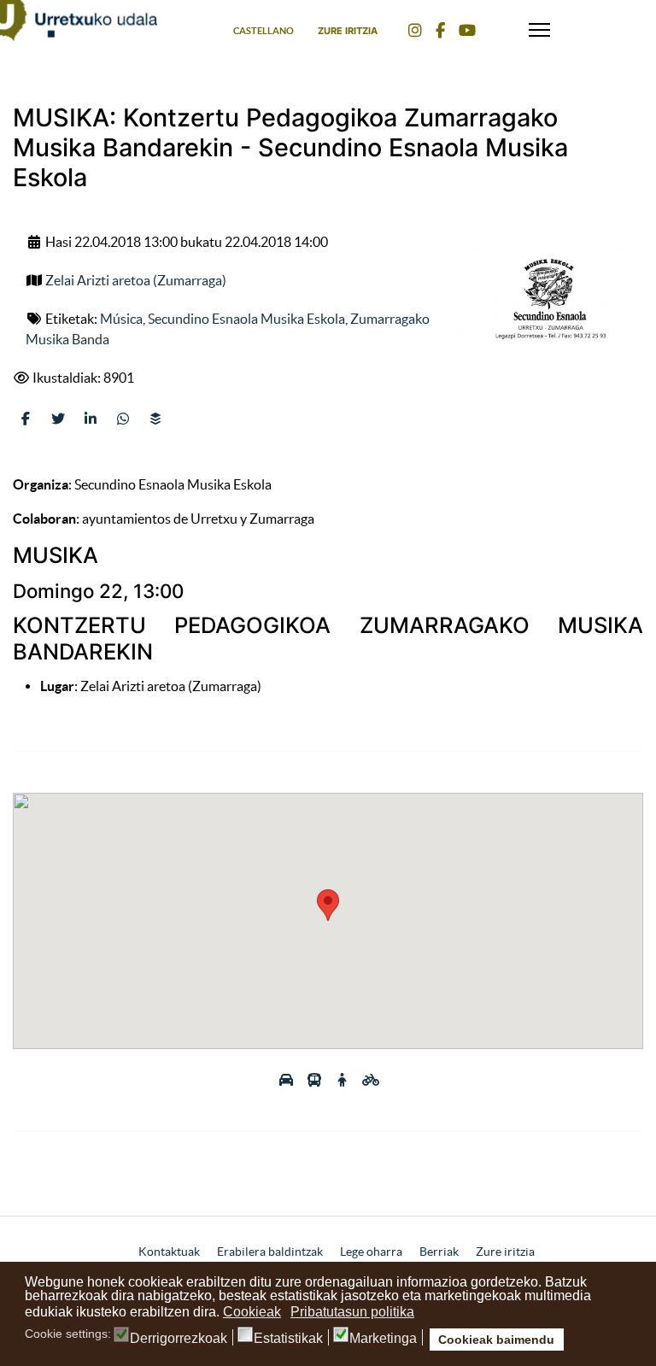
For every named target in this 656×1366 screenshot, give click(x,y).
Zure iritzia (348, 31)
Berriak (439, 1251)
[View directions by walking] (344, 1080)
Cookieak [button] (252, 1311)
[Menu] (539, 25)
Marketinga (383, 1338)
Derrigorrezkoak (178, 1338)
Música (121, 318)
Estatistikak (288, 1338)
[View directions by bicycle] (371, 1080)
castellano (263, 31)
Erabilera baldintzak (270, 1251)
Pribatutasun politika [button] (352, 1311)
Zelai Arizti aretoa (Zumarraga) (135, 280)
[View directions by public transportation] (316, 1080)
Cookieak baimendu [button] (496, 1339)
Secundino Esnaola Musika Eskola (246, 318)
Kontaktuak (169, 1251)
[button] (328, 905)
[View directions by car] (287, 1080)
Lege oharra (371, 1251)
